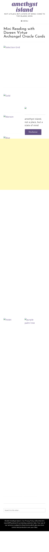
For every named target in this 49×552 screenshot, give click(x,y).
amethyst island (24, 7)
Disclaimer (33, 132)
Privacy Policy (29, 521)
